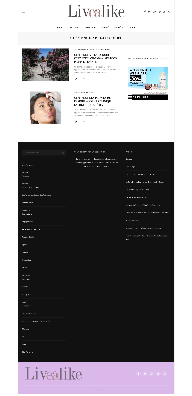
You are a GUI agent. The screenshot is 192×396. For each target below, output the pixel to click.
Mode (132, 27)
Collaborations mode (30, 314)
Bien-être (119, 27)
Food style (26, 279)
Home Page (130, 167)
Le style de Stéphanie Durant (137, 190)
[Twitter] (149, 11)
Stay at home (27, 352)
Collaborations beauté (30, 187)
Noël (24, 344)
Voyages (25, 176)
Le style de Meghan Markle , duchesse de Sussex (145, 182)
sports (24, 245)
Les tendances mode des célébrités (89, 50)
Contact (129, 159)
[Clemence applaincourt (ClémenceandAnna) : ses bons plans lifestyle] (45, 64)
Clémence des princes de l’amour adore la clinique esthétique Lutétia (93, 101)
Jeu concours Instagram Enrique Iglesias (141, 174)
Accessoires (26, 306)
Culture (25, 252)
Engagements (27, 222)
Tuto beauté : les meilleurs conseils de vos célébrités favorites (146, 237)
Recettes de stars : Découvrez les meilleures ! (143, 228)
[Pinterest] (159, 11)
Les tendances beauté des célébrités (36, 195)
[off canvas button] (23, 11)
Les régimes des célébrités (136, 197)
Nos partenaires (132, 220)
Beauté (105, 27)
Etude (24, 268)
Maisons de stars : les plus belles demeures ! (143, 205)
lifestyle (25, 295)
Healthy (25, 287)
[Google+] (154, 11)
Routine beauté (88, 93)
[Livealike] (53, 373)
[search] (169, 11)
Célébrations (27, 214)
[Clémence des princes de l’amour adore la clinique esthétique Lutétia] (45, 107)
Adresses (75, 27)
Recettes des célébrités (31, 229)
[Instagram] (164, 11)
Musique (25, 329)
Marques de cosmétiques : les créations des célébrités (147, 213)
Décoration (26, 260)
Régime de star (28, 237)
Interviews (91, 27)
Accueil (61, 27)
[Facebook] (145, 11)
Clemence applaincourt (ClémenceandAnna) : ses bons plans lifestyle (95, 58)
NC (23, 337)
